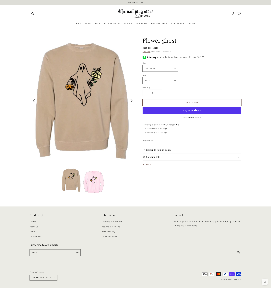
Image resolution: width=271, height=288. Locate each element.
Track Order (35, 236)
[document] (83, 100)
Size (144, 75)
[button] (33, 14)
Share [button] (148, 164)
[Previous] (34, 100)
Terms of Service (109, 236)
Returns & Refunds (111, 227)
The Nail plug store (234, 279)
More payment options (192, 117)
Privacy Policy (108, 231)
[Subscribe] (77, 252)
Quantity (146, 87)
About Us (34, 227)
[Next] (131, 100)
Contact (33, 231)
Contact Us (191, 225)
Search (33, 221)
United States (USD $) (42, 277)
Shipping (146, 51)
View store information (156, 133)
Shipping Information (112, 221)
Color (145, 63)
